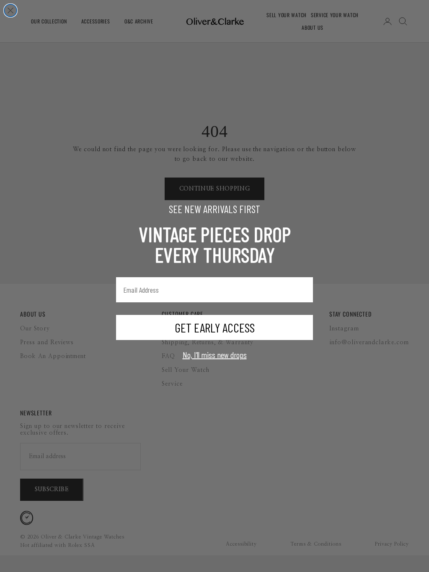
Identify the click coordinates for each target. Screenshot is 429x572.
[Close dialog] (10, 10)
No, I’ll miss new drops (215, 355)
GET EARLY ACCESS (215, 327)
